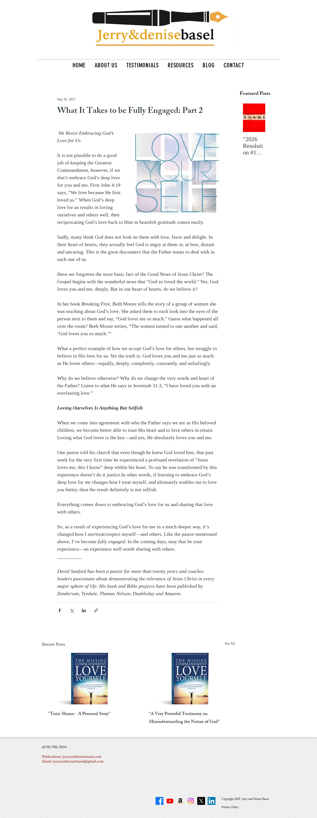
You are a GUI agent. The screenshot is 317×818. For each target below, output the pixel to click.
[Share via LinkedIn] (83, 610)
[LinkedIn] (211, 801)
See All (230, 643)
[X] (201, 801)
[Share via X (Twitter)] (71, 610)
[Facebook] (159, 801)
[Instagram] (191, 801)
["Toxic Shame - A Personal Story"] (88, 678)
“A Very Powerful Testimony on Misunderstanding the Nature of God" (184, 718)
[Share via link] (96, 610)
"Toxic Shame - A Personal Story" (79, 714)
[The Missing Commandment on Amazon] (180, 801)
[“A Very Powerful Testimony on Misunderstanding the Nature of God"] (189, 678)
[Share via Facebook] (59, 610)
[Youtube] (170, 801)
